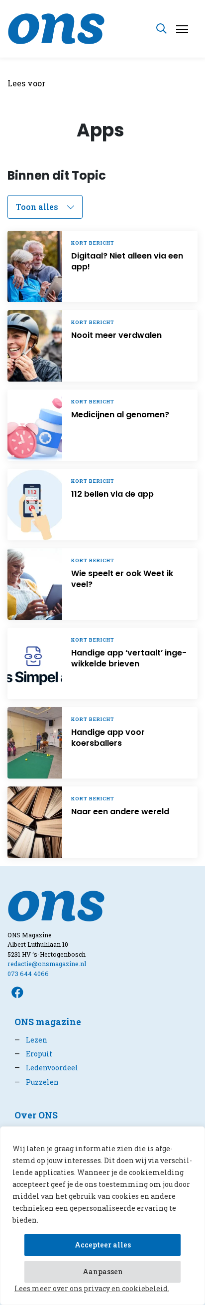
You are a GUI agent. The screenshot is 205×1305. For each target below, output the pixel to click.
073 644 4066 (28, 974)
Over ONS (36, 1115)
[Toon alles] (45, 207)
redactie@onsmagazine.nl (46, 964)
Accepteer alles (103, 1244)
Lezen (30, 1039)
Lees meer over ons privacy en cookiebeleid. (91, 1288)
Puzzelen (36, 1082)
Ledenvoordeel (46, 1067)
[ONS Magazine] (56, 27)
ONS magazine (47, 1022)
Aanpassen (103, 1271)
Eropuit (33, 1053)
